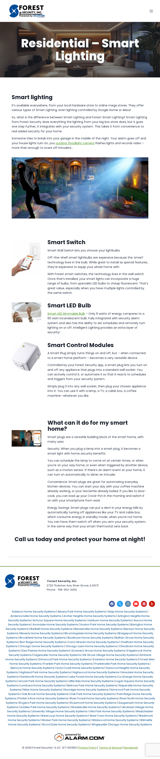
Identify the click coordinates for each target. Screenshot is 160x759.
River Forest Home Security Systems (94, 698)
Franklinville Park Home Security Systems (122, 664)
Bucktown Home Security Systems (90, 638)
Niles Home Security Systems (42, 690)
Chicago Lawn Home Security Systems (91, 646)
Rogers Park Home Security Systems (43, 703)
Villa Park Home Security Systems (111, 711)
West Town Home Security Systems (113, 716)
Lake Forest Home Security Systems (93, 677)
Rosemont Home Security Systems (93, 703)
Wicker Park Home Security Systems (66, 720)
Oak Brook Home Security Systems (45, 694)
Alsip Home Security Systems (127, 612)
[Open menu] (151, 11)
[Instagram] (128, 604)
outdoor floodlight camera (75, 143)
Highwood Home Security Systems (96, 672)
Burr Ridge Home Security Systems (43, 642)
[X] (120, 604)
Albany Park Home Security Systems (82, 612)
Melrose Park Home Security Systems (92, 685)
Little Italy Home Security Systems (91, 681)
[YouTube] (136, 604)
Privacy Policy (87, 748)
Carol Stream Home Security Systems (93, 642)
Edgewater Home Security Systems (57, 655)
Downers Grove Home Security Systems (98, 651)
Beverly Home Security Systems (41, 633)
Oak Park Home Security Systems (92, 694)
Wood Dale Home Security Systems (66, 724)
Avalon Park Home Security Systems (104, 624)
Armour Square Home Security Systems (59, 620)
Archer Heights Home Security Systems (89, 616)
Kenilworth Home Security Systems (43, 677)
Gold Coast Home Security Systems (80, 668)
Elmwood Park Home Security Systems (65, 659)
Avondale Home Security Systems (55, 624)
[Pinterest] (144, 604)
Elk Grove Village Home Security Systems (110, 655)
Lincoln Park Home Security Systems (43, 681)
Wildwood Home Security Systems (115, 720)
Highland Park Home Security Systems (45, 672)
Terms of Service (110, 748)
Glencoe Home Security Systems (32, 668)
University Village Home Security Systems (59, 711)
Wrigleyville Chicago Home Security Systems (122, 724)
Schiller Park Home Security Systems (44, 707)
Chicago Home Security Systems (41, 646)
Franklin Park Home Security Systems (68, 664)
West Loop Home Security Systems (64, 716)
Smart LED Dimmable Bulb (66, 314)
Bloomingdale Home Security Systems (90, 633)
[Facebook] (112, 604)
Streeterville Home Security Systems (95, 707)
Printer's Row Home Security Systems (43, 698)
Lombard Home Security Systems (42, 685)
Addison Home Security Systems (34, 612)
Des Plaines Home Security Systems (46, 651)
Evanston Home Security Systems (115, 659)
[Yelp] (152, 604)
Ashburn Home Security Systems (110, 620)
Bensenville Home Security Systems (98, 629)
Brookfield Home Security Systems (43, 638)
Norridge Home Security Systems (86, 690)
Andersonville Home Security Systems (35, 616)
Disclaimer (131, 748)
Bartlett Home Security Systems (51, 629)
